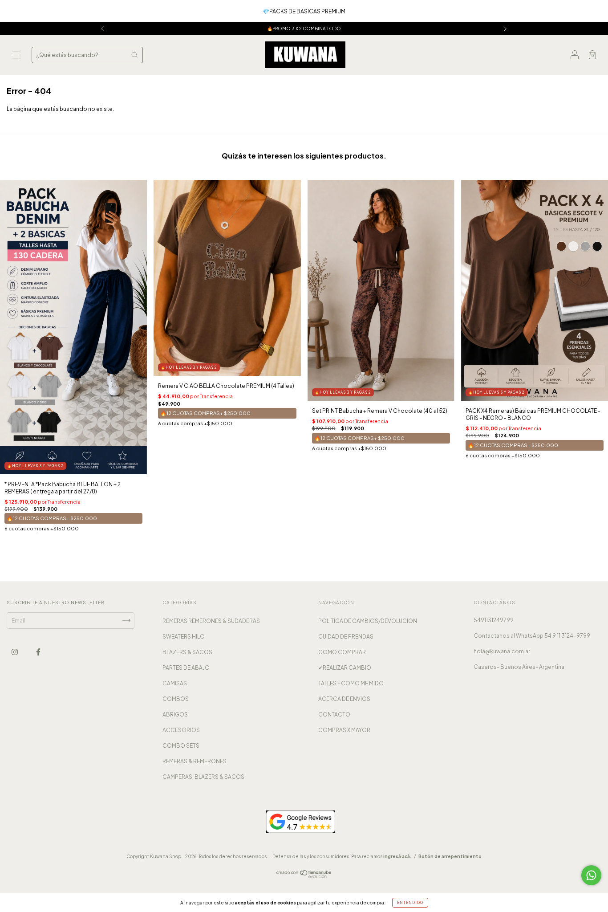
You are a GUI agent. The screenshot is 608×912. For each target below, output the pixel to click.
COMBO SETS (180, 745)
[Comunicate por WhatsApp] (591, 875)
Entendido (410, 902)
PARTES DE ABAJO (186, 667)
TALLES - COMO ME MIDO (351, 683)
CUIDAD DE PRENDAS (345, 636)
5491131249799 (494, 620)
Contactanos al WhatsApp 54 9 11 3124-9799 (532, 635)
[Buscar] (134, 54)
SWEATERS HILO (183, 636)
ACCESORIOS (181, 730)
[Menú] (15, 56)
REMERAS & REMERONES (194, 761)
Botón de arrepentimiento (450, 856)
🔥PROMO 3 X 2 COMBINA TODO (304, 28)
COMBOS (175, 699)
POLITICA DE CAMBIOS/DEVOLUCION (367, 621)
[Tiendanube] (304, 876)
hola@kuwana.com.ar (502, 651)
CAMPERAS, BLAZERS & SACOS (203, 777)
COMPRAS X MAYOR (344, 730)
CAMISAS (174, 683)
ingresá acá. (397, 856)
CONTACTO (334, 714)
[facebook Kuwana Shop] (38, 651)
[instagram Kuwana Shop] (15, 651)
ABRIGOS (175, 714)
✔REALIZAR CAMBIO (344, 667)
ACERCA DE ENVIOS (344, 699)
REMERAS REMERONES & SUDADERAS (211, 621)
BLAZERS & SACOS (187, 652)
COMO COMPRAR (342, 652)
